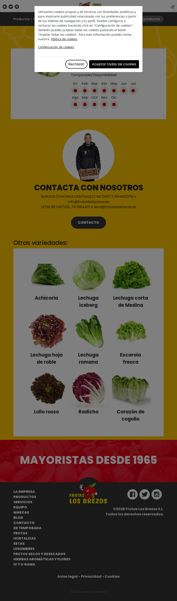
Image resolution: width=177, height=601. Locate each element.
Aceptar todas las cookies (114, 64)
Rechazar (76, 64)
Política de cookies (64, 39)
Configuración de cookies (56, 47)
